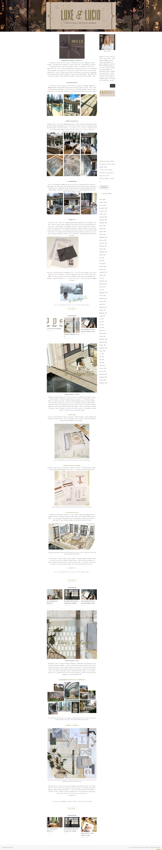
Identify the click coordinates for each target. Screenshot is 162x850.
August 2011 (102, 316)
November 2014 (103, 284)
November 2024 (103, 211)
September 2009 (103, 383)
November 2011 (102, 307)
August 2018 (102, 228)
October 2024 (102, 214)
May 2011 (101, 324)
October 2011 (102, 310)
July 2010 (101, 353)
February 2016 (102, 266)
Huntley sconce (81, 507)
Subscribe (56, 304)
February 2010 (102, 368)
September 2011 (103, 313)
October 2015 (102, 275)
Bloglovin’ (74, 304)
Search (112, 85)
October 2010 (102, 345)
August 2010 (102, 350)
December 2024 (103, 208)
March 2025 (102, 199)
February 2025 (103, 202)
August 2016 (102, 254)
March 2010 (102, 365)
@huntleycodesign (107, 193)
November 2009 (103, 377)
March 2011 (102, 330)
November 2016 (103, 246)
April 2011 (101, 327)
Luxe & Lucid (131, 847)
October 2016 (102, 249)
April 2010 (101, 362)
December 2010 (103, 339)
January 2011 (102, 336)
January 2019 (102, 225)
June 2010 (101, 356)
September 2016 (103, 251)
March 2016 (102, 263)
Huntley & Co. (83, 397)
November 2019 (103, 219)
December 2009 (103, 374)
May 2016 (101, 257)
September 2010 (103, 348)
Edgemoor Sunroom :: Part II (72, 660)
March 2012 (102, 304)
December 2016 (103, 243)
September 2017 (103, 237)
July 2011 (101, 318)
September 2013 (103, 292)
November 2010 (103, 342)
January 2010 (102, 371)
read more (72, 308)
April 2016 (101, 260)
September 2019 (103, 222)
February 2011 (102, 333)
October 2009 (102, 380)
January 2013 (102, 295)
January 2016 (102, 269)
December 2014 (103, 281)
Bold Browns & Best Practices (106, 161)
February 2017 (102, 240)
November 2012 (103, 298)
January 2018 (102, 231)
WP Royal (10, 847)
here (53, 274)
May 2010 (101, 359)
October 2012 (102, 301)
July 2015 (101, 278)
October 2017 (102, 234)
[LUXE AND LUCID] (81, 15)
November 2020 (103, 217)
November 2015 (103, 272)
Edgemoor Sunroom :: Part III (72, 394)
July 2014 (101, 289)
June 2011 (101, 321)
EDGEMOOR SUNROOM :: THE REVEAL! (72, 60)
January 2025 (102, 205)
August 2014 (102, 286)
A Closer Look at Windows (54, 328)
